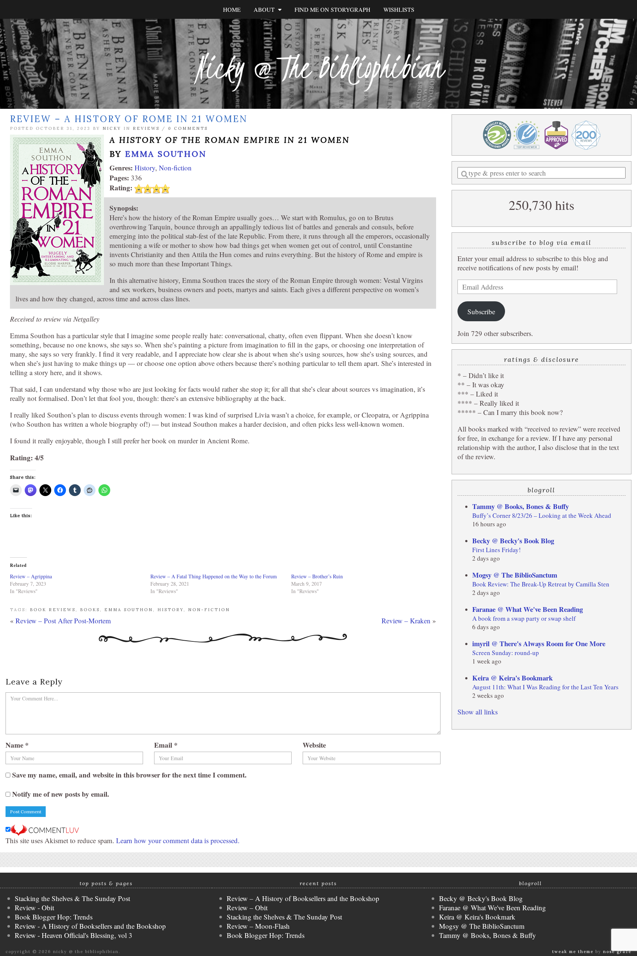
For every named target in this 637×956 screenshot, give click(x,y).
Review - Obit (34, 907)
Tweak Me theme (573, 951)
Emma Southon (165, 154)
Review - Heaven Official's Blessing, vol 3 (73, 935)
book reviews (53, 609)
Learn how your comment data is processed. (178, 840)
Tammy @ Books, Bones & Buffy (520, 506)
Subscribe (481, 311)
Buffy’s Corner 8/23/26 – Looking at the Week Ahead (541, 515)
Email (166, 745)
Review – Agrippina (31, 576)
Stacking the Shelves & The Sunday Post (72, 898)
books (90, 609)
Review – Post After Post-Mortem (63, 620)
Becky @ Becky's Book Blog (513, 540)
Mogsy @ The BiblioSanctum (514, 575)
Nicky (111, 128)
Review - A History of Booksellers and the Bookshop (90, 926)
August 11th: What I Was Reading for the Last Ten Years (545, 687)
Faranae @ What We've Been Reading (527, 609)
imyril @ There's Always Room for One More (538, 643)
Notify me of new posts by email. (60, 794)
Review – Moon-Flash (258, 926)
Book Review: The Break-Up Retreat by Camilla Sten (540, 584)
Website (314, 745)
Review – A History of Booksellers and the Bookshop (303, 898)
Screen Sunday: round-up (505, 652)
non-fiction (209, 609)
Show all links (477, 711)
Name (17, 745)
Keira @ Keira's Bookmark (512, 678)
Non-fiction (175, 167)
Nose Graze (617, 951)
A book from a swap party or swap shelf (524, 618)
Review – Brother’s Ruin (317, 576)
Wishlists (398, 9)
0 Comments (188, 128)
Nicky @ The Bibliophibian (318, 67)
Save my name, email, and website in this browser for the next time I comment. (129, 775)
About (266, 9)
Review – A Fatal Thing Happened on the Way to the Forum (213, 576)
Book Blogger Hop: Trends (54, 916)
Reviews (146, 128)
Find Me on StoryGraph (332, 9)
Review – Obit (247, 907)
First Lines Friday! (496, 549)
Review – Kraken (406, 620)
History (145, 167)
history (170, 609)
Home (232, 9)
